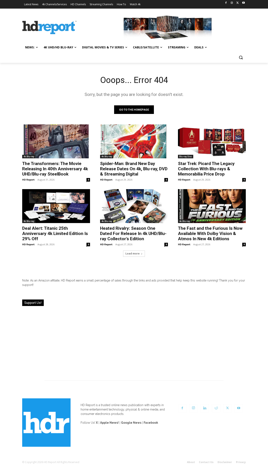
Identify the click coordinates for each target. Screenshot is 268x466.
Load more (132, 253)
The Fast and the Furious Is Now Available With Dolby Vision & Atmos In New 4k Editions (210, 233)
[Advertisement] (134, 340)
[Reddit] (216, 408)
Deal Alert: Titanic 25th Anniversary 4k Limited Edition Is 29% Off (55, 233)
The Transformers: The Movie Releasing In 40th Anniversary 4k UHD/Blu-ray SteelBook (55, 169)
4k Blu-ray (28, 156)
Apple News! (109, 422)
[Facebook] (226, 3)
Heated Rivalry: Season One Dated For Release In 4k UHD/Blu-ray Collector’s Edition (133, 233)
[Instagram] (231, 3)
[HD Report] (49, 28)
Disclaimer (225, 462)
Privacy (241, 462)
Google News (131, 422)
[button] (241, 57)
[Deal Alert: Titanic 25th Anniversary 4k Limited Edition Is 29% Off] (56, 206)
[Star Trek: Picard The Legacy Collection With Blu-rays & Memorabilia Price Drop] (212, 141)
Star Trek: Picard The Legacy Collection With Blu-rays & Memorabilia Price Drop (206, 169)
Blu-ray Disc (185, 156)
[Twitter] (237, 3)
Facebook (151, 422)
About (191, 462)
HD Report (28, 179)
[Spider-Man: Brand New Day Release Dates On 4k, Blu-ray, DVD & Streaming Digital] (134, 141)
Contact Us (206, 462)
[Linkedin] (205, 408)
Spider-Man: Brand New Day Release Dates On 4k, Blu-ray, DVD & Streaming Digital (134, 169)
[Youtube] (243, 3)
